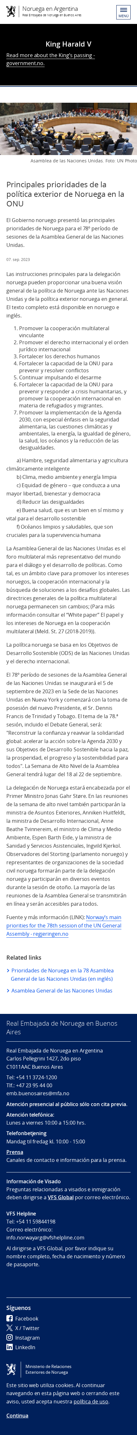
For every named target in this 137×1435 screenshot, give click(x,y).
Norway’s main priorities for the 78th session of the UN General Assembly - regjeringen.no (63, 925)
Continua (17, 1415)
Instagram (27, 1337)
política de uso (91, 1401)
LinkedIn (25, 1347)
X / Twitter (27, 1328)
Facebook (26, 1318)
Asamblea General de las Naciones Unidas (61, 990)
